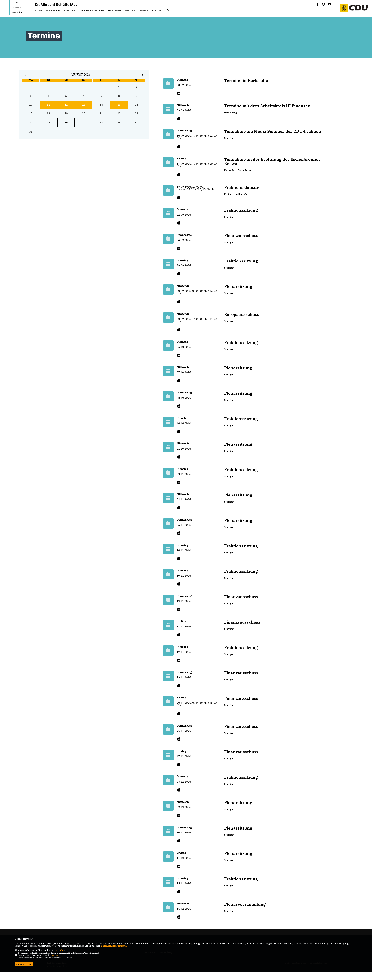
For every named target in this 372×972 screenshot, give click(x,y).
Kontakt (15, 2)
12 (66, 104)
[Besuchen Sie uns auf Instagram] (323, 4)
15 (119, 104)
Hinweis (53, 955)
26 (66, 122)
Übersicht (58, 950)
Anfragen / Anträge (91, 10)
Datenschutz (17, 12)
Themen (130, 10)
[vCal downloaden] (179, 93)
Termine (143, 10)
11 (48, 104)
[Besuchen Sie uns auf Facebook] (317, 4)
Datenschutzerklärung (114, 945)
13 (83, 104)
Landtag (69, 10)
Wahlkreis (114, 10)
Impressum (16, 7)
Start (38, 10)
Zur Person (53, 10)
